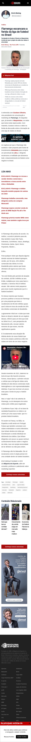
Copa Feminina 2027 (7, 678)
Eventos (18, 681)
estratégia (8, 482)
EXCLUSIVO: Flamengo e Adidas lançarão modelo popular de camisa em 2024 (14, 191)
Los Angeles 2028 (21, 690)
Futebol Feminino (21, 684)
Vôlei (2, 720)
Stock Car (19, 708)
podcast (25, 490)
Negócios (18, 490)
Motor (3, 699)
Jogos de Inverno (21, 687)
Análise (18, 678)
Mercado (4, 696)
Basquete (4, 671)
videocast (10, 492)
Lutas (3, 693)
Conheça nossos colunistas (15, 474)
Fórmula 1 (4, 687)
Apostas (3, 668)
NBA (17, 699)
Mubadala (14, 150)
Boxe (17, 671)
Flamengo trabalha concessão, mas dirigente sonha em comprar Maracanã (14, 201)
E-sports (3, 681)
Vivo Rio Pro (5, 714)
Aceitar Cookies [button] (22, 736)
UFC (2, 717)
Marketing (12, 487)
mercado (4, 490)
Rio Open (19, 711)
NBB (2, 702)
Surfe (2, 711)
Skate (18, 705)
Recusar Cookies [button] (9, 736)
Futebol (3, 684)
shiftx (24, 107)
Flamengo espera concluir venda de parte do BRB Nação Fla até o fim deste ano (14, 210)
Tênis (17, 714)
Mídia (17, 696)
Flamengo (15, 482)
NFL (17, 702)
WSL (17, 720)
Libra (16, 153)
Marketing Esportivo (22, 487)
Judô (2, 690)
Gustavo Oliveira (19, 113)
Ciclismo (3, 675)
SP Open (3, 708)
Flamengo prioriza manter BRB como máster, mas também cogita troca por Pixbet (15, 220)
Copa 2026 (19, 675)
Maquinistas (17, 120)
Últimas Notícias (21, 717)
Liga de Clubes (20, 484)
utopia (3, 492)
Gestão (21, 482)
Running (3, 705)
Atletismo (19, 668)
